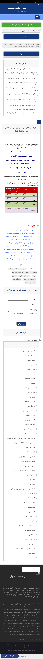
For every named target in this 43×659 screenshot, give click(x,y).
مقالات (33, 521)
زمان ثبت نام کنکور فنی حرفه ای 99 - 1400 (22, 240)
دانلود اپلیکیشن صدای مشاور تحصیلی (21, 25)
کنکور (33, 365)
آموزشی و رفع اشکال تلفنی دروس (25, 549)
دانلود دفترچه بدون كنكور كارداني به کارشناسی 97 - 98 (19, 252)
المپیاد (33, 383)
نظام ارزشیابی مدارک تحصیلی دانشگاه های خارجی (20, 438)
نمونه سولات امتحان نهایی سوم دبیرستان (23, 489)
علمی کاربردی (31, 360)
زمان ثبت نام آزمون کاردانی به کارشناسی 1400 (22, 230)
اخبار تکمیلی (31, 507)
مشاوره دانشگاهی (30, 415)
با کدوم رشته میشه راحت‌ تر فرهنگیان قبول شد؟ (21, 113)
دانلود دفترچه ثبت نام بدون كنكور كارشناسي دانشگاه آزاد (19, 249)
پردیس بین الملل (30, 402)
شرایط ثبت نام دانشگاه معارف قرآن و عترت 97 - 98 (20, 259)
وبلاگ (33, 558)
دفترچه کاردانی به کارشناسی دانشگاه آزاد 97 (22, 256)
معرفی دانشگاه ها (30, 530)
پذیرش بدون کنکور (29, 411)
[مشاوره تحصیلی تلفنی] (39, 4)
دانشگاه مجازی (30, 406)
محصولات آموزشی (29, 429)
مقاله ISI (32, 484)
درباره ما (34, 2)
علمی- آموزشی (30, 516)
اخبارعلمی (32, 512)
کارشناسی (32, 535)
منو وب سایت (21, 36)
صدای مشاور (31, 553)
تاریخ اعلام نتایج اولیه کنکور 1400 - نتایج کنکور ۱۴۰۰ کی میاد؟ (21, 74)
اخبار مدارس (31, 392)
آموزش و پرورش (30, 539)
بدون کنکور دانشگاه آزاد (28, 461)
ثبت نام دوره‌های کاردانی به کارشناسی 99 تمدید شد (20, 233)
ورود (21, 54)
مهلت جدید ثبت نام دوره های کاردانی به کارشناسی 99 (20, 236)
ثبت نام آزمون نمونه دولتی (27, 457)
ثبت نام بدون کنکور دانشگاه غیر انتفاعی (23, 470)
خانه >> (38, 44)
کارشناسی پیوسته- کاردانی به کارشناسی (23, 356)
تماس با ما (18, 2)
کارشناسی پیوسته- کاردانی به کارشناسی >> (24, 44)
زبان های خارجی (30, 425)
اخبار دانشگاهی (30, 498)
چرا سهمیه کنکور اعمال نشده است (25, 109)
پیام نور (32, 397)
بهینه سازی (24, 650)
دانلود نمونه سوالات (29, 434)
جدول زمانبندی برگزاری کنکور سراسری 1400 (22, 105)
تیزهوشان (32, 374)
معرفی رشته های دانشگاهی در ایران (24, 443)
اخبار (38, 122)
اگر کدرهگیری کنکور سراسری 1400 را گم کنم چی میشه (23, 83)
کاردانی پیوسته (30, 388)
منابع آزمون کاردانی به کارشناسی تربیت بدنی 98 (21, 243)
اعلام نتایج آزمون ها (29, 420)
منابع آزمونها (31, 493)
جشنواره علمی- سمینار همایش (26, 526)
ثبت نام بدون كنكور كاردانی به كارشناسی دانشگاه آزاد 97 (19, 246)
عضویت (26, 2)
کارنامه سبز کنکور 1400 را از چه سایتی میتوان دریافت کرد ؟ (21, 95)
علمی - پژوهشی (30, 466)
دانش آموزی (31, 475)
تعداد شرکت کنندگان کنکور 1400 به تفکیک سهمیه (21, 69)
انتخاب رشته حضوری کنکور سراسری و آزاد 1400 (21, 79)
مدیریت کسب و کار (29, 503)
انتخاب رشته (31, 369)
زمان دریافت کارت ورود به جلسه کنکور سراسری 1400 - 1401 (21, 101)
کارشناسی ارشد (30, 452)
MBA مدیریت (31, 480)
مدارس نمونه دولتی (29, 379)
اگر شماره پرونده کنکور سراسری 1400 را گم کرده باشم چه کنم (21, 89)
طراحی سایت (31, 650)
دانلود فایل (32, 544)
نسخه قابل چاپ (32, 340)
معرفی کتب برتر (30, 447)
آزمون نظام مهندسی (29, 351)
